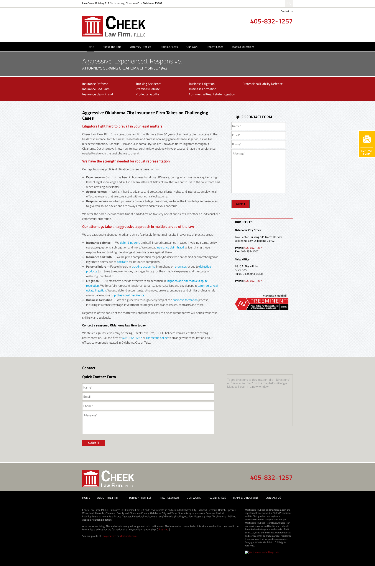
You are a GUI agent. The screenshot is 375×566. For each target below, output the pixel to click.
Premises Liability (148, 88)
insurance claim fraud (170, 247)
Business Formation (202, 88)
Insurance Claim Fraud (97, 94)
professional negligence (129, 295)
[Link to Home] (114, 25)
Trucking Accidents (148, 83)
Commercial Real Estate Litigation (212, 94)
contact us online (157, 337)
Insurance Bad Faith (96, 88)
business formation (185, 300)
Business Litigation (202, 83)
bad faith (122, 261)
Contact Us (287, 11)
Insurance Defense (95, 83)
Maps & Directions (243, 47)
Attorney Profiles (140, 47)
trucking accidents (143, 266)
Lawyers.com (109, 536)
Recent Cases (215, 47)
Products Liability (147, 94)
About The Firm (112, 47)
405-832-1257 (271, 21)
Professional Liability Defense (262, 83)
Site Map (163, 529)
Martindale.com (128, 536)
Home (90, 47)
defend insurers (130, 242)
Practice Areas (169, 47)
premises (181, 266)
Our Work (192, 47)
